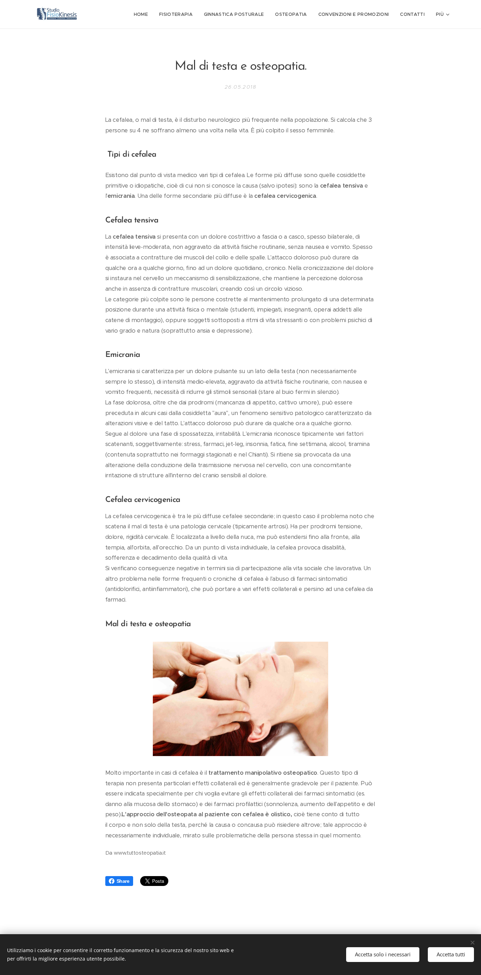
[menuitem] (143, 14)
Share (123, 881)
